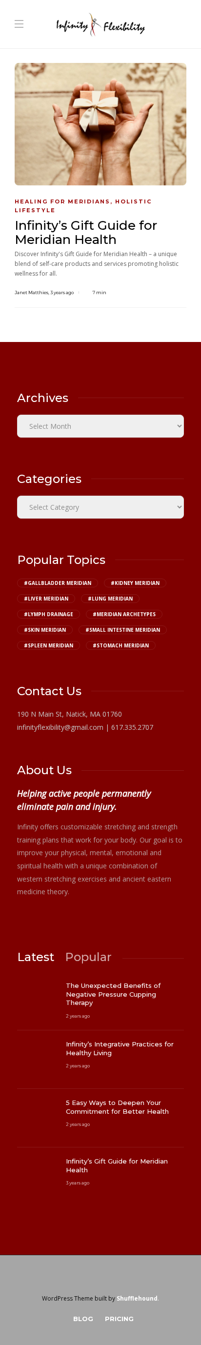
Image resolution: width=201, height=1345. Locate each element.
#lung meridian (110, 598)
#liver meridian (46, 598)
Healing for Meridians (62, 201)
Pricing (119, 1319)
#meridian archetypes (124, 614)
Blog (83, 1319)
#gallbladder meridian (57, 583)
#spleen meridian (48, 645)
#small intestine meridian (122, 629)
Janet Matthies (31, 292)
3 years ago (62, 292)
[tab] (35, 957)
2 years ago (78, 1016)
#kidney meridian (135, 583)
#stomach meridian (121, 645)
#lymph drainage (48, 614)
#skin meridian (45, 629)
